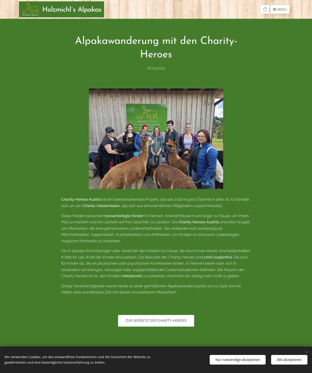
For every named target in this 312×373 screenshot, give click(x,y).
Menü (282, 9)
